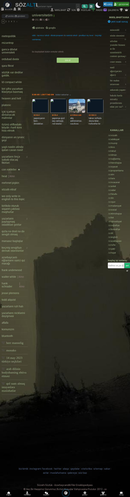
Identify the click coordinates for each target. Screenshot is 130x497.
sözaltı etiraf (9, 189)
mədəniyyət (114, 206)
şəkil (111, 249)
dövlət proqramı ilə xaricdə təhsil (64, 35)
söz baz (82, 472)
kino (111, 147)
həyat (112, 253)
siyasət (113, 167)
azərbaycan (115, 241)
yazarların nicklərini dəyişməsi (13, 314)
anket (112, 186)
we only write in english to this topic (13, 198)
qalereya (113, 10)
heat (8, 176)
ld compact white (12, 82)
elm (111, 174)
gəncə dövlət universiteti (9, 51)
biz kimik (24, 468)
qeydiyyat (123, 4)
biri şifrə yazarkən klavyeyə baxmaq (12, 90)
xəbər (112, 190)
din (111, 198)
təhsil (112, 151)
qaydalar (75, 468)
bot (111, 217)
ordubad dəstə (10, 59)
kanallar (116, 130)
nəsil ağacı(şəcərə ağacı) (118, 71)
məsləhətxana (119, 17)
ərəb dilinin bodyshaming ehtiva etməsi (14, 372)
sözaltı (112, 135)
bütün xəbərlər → (63, 95)
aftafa (5, 322)
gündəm (21, 16)
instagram (35, 468)
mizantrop (8, 42)
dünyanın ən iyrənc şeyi (13, 139)
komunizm (8, 329)
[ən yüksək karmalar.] (126, 10)
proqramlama (115, 170)
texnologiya (115, 163)
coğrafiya (114, 225)
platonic (6, 105)
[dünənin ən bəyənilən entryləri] (121, 10)
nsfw (111, 245)
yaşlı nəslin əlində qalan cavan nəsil (12, 148)
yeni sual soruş (119, 21)
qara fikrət (8, 65)
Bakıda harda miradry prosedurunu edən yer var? (118, 101)
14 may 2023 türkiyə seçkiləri (12, 359)
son (73, 10)
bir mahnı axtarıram (118, 82)
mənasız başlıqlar (12, 241)
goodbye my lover (86, 35)
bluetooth (7, 336)
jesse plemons (10, 293)
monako (10, 350)
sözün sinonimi (118, 36)
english (113, 237)
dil (110, 233)
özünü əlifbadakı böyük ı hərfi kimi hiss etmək (12, 127)
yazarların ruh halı (12, 306)
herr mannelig (14, 343)
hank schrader (13, 285)
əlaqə (66, 468)
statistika (86, 468)
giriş (109, 4)
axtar (46, 472)
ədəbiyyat (114, 139)
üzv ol (67, 60)
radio (99, 10)
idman (112, 155)
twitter (57, 468)
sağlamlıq (114, 159)
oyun (111, 202)
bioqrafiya (114, 229)
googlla (52, 28)
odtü (34, 35)
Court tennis (118, 62)
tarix (111, 178)
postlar (86, 10)
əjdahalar (40, 28)
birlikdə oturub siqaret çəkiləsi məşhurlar (11, 208)
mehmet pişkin (10, 182)
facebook (47, 468)
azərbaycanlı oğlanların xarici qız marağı (13, 260)
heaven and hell (11, 98)
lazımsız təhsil (43, 35)
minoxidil (118, 30)
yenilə (10, 16)
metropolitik (9, 36)
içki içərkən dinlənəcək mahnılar (8, 114)
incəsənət (114, 182)
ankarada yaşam (118, 90)
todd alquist (9, 299)
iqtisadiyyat (115, 221)
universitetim (43, 15)
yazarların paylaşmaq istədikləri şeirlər (14, 221)
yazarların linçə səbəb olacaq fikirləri (14, 159)
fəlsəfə (112, 194)
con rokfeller (11, 169)
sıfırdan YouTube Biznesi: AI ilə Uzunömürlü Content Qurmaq (118, 49)
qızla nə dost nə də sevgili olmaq (13, 233)
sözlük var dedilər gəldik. (12, 74)
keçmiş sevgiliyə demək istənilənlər (14, 249)
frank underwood (12, 270)
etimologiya (115, 214)
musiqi (112, 143)
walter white (13, 276)
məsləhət (60, 10)
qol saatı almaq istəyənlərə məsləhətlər (13, 387)
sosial (112, 210)
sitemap (98, 468)
